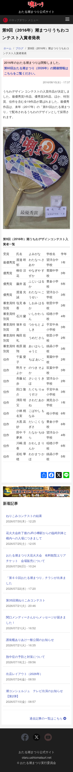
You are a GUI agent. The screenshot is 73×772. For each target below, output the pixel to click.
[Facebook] (25, 737)
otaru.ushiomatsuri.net (36, 757)
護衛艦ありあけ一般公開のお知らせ (30, 640)
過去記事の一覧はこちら (46, 718)
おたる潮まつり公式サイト (36, 752)
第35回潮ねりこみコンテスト (25, 600)
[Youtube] (48, 737)
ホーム (7, 48)
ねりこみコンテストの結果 (24, 516)
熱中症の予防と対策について (25, 656)
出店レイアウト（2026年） (24, 674)
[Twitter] (36, 737)
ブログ (19, 48)
